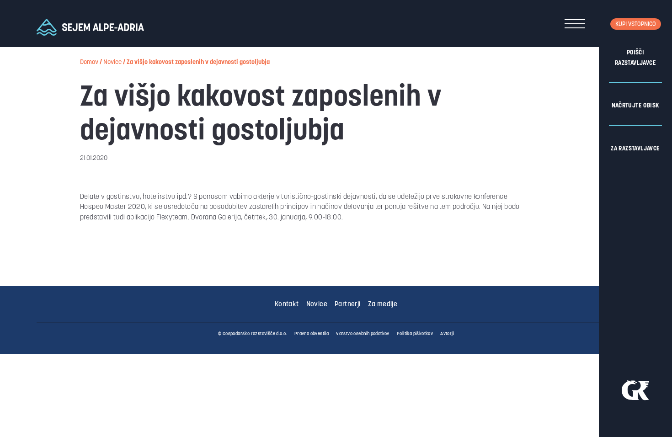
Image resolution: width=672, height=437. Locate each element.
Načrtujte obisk (636, 106)
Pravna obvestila (311, 333)
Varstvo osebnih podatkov (362, 333)
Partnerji (348, 304)
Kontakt (287, 304)
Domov (89, 62)
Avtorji (447, 333)
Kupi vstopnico (635, 24)
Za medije (383, 304)
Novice (112, 62)
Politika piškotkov (415, 333)
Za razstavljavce (635, 149)
